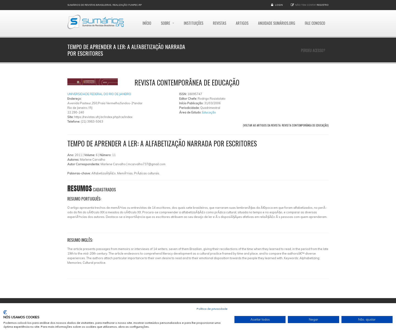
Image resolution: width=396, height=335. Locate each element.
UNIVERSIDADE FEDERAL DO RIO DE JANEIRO (99, 94)
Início (147, 23)
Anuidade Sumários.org (276, 23)
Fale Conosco (315, 23)
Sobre (166, 23)
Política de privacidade (212, 308)
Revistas (219, 23)
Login (279, 4)
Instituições (193, 23)
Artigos (242, 23)
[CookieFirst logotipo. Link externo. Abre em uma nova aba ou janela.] (5, 312)
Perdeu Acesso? (313, 50)
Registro (323, 4)
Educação (209, 112)
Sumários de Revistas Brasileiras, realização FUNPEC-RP (104, 4)
